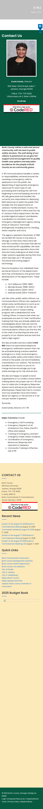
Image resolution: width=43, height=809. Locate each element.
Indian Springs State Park (12, 581)
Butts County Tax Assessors (13, 566)
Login (4, 799)
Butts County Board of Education (15, 558)
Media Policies (26, 801)
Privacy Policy (13, 801)
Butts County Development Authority (17, 561)
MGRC (4, 796)
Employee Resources (16, 799)
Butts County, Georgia (17, 793)
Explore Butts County (10, 578)
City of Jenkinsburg (10, 575)
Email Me (21, 101)
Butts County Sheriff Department (16, 564)
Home (33, 12)
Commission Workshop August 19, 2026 (18, 529)
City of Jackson (8, 572)
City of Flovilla (7, 569)
